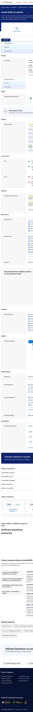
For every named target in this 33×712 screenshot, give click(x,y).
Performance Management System (11, 631)
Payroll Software (6, 626)
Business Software (5, 7)
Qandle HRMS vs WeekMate (13, 510)
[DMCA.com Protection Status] (25, 703)
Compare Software (22, 7)
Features (30, 129)
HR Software (14, 7)
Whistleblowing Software (9, 635)
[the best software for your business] (6, 3)
